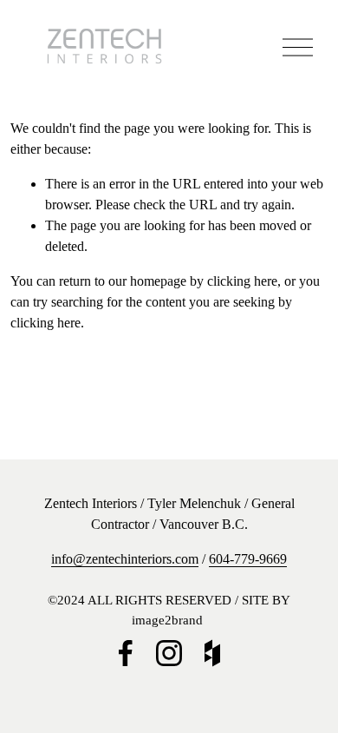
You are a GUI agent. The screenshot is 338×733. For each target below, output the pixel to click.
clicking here (242, 281)
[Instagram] (169, 653)
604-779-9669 (248, 558)
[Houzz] (212, 653)
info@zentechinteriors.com (124, 558)
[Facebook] (126, 653)
